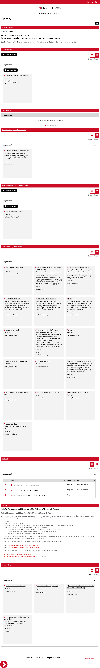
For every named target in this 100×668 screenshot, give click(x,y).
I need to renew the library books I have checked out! (29, 495)
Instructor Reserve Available (14, 212)
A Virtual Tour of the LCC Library (16, 586)
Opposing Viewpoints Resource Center (80, 361)
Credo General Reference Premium (79, 267)
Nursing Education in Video (45, 361)
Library (49, 13)
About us (29, 657)
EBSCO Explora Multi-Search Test (78, 392)
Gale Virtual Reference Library (46, 299)
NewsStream (72, 330)
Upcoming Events (7, 28)
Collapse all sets (93, 59)
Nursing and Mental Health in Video (17, 361)
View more (39, 349)
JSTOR (70, 299)
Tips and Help (6, 505)
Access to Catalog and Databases (12, 247)
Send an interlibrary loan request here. (18, 151)
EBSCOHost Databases (13, 299)
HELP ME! (5, 459)
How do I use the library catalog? (47, 586)
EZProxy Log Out (11, 424)
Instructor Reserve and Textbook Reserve (15, 186)
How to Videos (6, 565)
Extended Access (7, 50)
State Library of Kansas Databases (48, 392)
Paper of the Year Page (58, 42)
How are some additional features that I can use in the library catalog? (80, 587)
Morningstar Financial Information (47, 330)
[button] (9, 54)
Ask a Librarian (6, 110)
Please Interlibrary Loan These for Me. (14, 130)
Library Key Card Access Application (17, 75)
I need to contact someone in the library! (25, 490)
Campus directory (53, 657)
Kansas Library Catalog (13, 330)
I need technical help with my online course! (26, 485)
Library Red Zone (57, 13)
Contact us (39, 657)
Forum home (51, 125)
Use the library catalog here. (14, 267)
